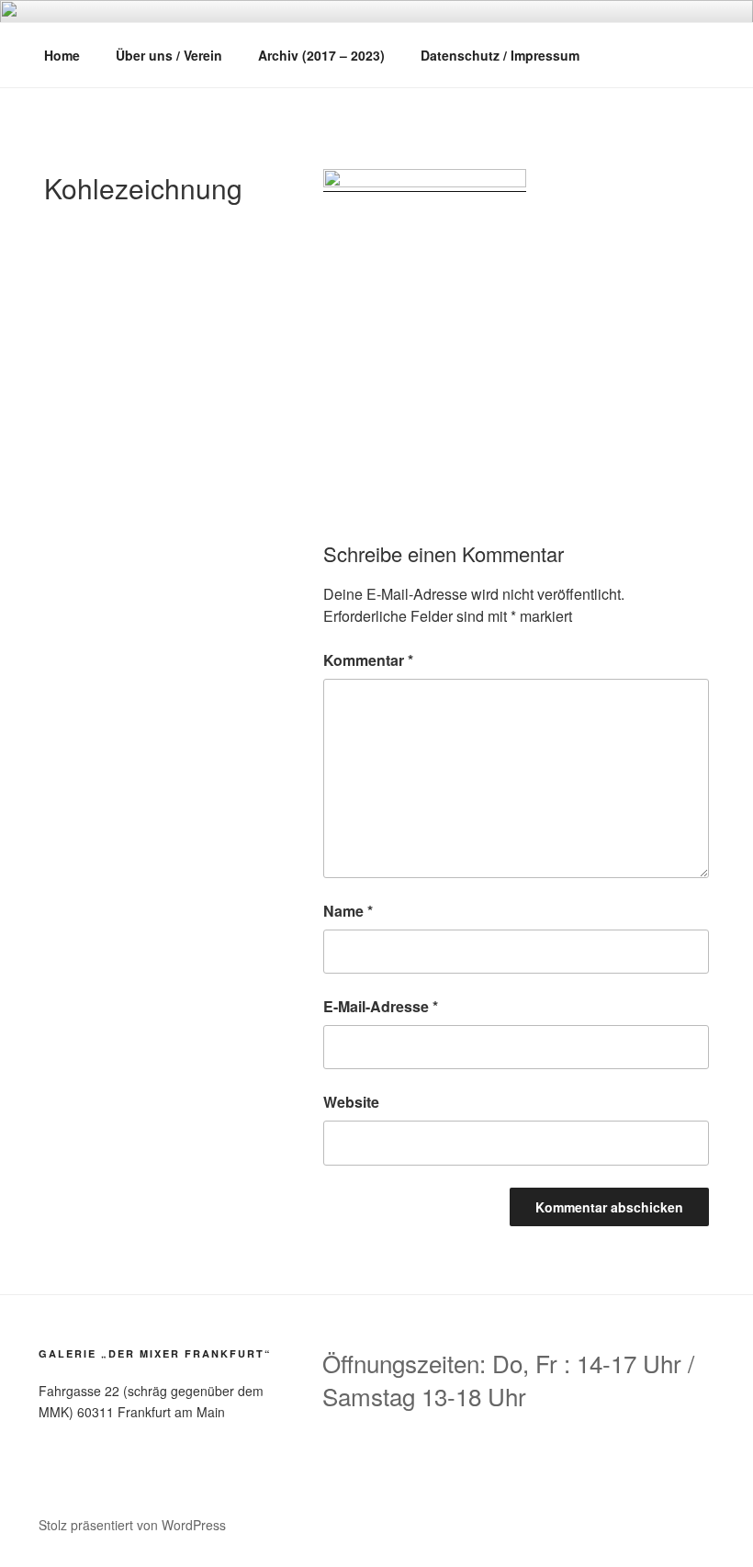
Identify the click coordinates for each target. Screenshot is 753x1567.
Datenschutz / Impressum (500, 55)
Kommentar (368, 660)
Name (348, 910)
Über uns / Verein (169, 55)
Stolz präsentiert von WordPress (132, 1525)
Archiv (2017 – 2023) (321, 55)
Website (351, 1101)
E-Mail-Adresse (380, 1006)
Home (62, 55)
